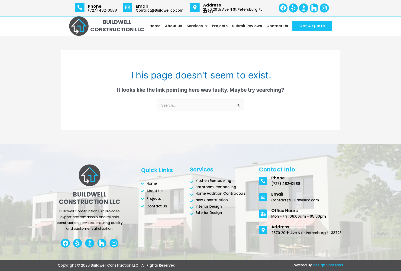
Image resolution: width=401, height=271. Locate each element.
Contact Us (277, 26)
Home (155, 26)
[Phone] (79, 7)
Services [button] (195, 26)
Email (142, 6)
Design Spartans (328, 265)
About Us (173, 26)
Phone (94, 6)
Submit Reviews (247, 26)
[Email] (127, 7)
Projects (220, 26)
